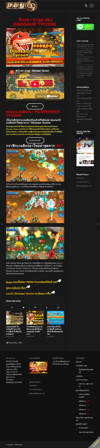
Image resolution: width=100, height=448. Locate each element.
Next (60, 322)
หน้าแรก (79, 362)
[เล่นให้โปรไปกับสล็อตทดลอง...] (2, 224)
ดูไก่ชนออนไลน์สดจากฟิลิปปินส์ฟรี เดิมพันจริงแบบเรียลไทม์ (85, 61)
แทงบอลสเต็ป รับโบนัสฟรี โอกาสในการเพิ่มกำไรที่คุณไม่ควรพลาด (14, 330)
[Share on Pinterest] (35, 307)
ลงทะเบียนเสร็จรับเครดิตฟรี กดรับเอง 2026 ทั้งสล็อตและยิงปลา (55, 330)
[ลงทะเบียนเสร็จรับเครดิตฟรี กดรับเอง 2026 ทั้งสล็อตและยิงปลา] (55, 318)
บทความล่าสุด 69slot (86, 432)
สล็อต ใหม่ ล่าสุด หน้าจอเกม (84, 419)
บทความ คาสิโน (82, 104)
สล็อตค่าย (84, 401)
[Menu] (90, 5)
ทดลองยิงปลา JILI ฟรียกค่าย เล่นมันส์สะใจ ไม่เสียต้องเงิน (84, 68)
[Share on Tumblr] (46, 307)
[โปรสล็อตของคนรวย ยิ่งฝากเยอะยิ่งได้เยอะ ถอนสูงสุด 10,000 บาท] (35, 318)
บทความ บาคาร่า (82, 106)
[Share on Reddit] (58, 307)
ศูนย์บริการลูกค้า (81, 424)
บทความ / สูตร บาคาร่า (86, 385)
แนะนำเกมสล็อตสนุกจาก (61, 361)
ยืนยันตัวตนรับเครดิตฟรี (86, 371)
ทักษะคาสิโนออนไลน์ (83, 98)
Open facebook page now (86, 150)
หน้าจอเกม (80, 117)
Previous (9, 322)
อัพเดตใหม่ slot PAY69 (84, 119)
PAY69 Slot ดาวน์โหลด (61, 364)
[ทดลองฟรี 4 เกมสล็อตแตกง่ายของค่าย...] (98, 224)
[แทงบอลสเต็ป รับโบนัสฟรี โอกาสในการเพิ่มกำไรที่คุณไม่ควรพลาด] (14, 318)
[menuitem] (84, 5)
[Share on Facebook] (12, 307)
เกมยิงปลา (79, 376)
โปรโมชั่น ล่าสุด (81, 366)
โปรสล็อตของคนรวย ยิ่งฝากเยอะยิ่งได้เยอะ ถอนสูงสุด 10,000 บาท (35, 330)
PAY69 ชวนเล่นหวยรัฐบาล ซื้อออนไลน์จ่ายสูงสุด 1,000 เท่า (85, 46)
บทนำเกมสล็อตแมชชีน (84, 109)
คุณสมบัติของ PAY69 (83, 93)
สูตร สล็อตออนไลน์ (82, 390)
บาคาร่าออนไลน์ (81, 380)
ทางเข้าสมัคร (83, 428)
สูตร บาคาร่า (80, 114)
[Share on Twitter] (23, 307)
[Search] (84, 5)
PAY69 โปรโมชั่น (82, 91)
